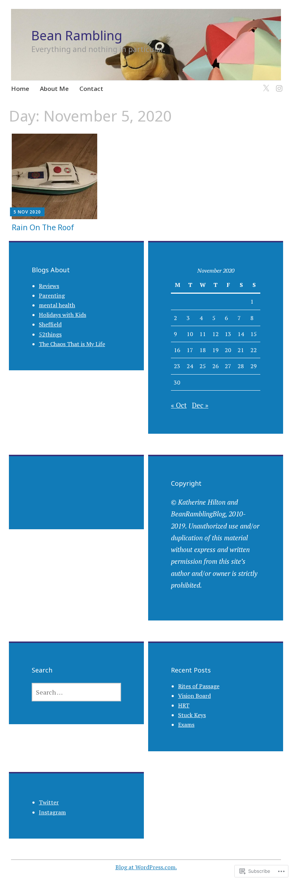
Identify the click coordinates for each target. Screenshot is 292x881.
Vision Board (194, 696)
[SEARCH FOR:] (76, 692)
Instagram (52, 812)
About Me (54, 88)
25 (202, 366)
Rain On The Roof (43, 227)
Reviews (49, 286)
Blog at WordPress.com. (146, 867)
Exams (186, 724)
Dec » (200, 405)
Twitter (49, 802)
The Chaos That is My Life (72, 344)
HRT (183, 705)
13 (228, 334)
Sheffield (50, 324)
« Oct (179, 405)
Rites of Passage (198, 686)
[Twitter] (265, 84)
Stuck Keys (192, 715)
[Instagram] (278, 84)
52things (50, 334)
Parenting (52, 295)
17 (190, 350)
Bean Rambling (76, 35)
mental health (57, 305)
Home (20, 88)
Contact (91, 88)
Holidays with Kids (62, 315)
